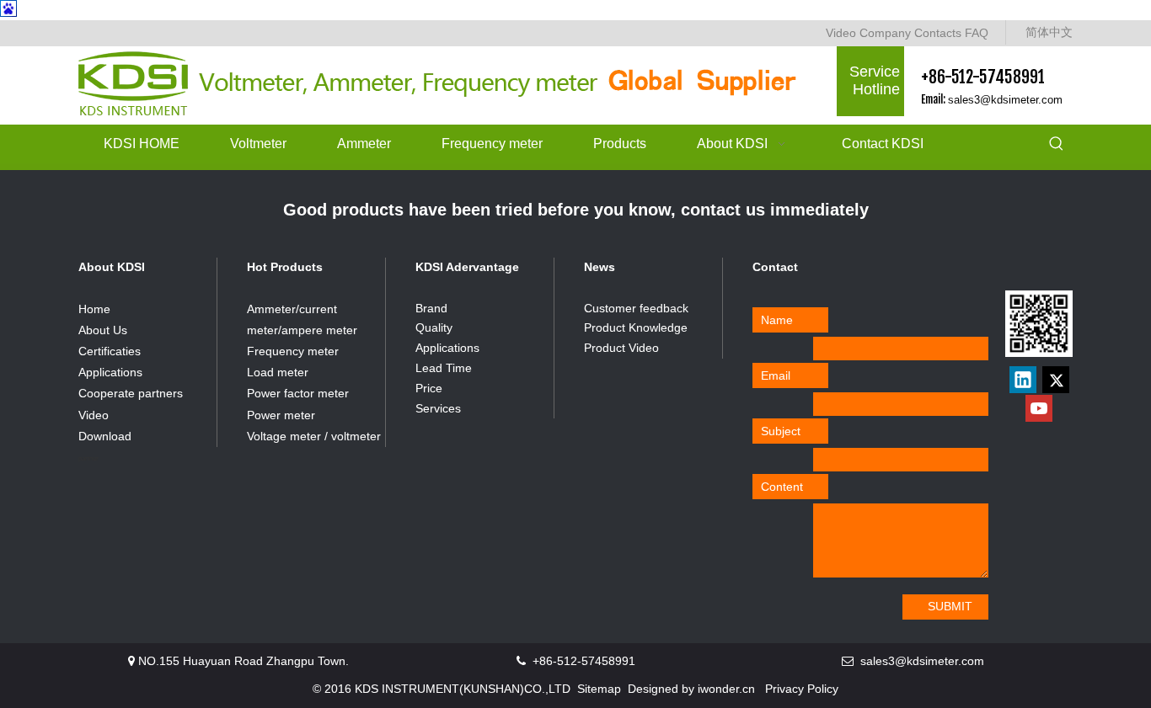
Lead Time (443, 368)
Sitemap (599, 688)
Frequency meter (293, 351)
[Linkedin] (1022, 379)
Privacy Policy (801, 688)
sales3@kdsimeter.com (1005, 99)
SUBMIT (950, 606)
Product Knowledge (636, 327)
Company (885, 33)
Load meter (277, 372)
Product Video (621, 347)
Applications (110, 372)
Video (841, 33)
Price (428, 388)
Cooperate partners (130, 393)
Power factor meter (298, 393)
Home (94, 309)
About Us (102, 330)
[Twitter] (1055, 379)
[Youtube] (1038, 408)
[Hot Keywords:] (1056, 145)
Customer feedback (636, 308)
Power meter (281, 415)
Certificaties (109, 351)
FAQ (976, 33)
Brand (431, 308)
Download (104, 436)
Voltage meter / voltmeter (314, 436)
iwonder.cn (726, 688)
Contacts (937, 33)
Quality (433, 327)
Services (438, 408)
